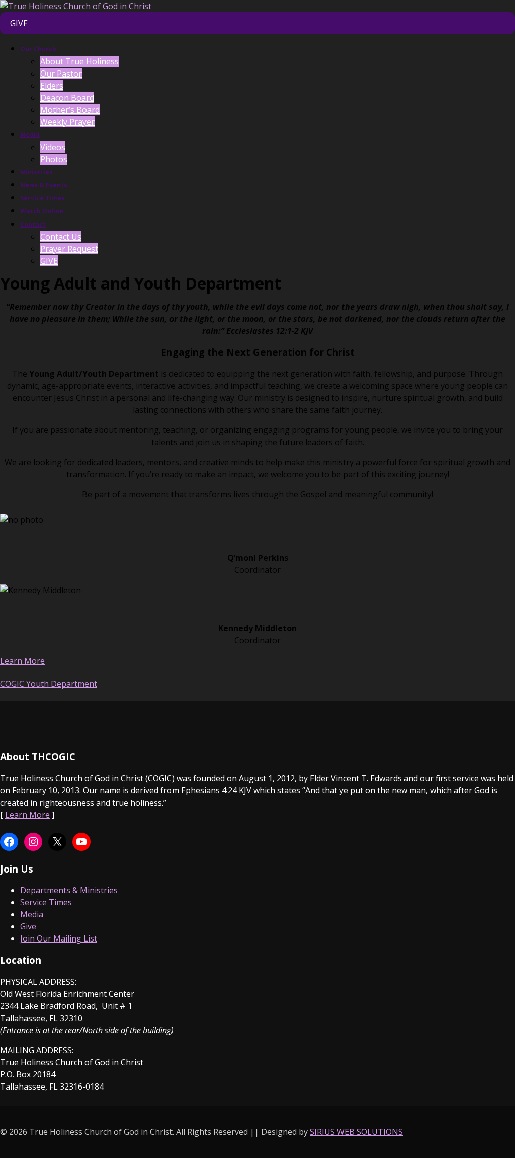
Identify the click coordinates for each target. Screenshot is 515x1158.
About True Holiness (79, 61)
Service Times (42, 198)
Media (30, 134)
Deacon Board (67, 97)
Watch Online (41, 211)
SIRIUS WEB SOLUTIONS (356, 1131)
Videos (52, 147)
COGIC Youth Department (48, 683)
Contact (33, 224)
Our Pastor (61, 73)
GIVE (49, 260)
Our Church (38, 49)
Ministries (36, 172)
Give (28, 926)
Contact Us (60, 236)
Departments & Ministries (69, 890)
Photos (53, 159)
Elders (51, 85)
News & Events (43, 185)
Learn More (22, 660)
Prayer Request (69, 248)
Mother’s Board (70, 109)
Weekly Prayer (67, 121)
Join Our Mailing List (58, 938)
